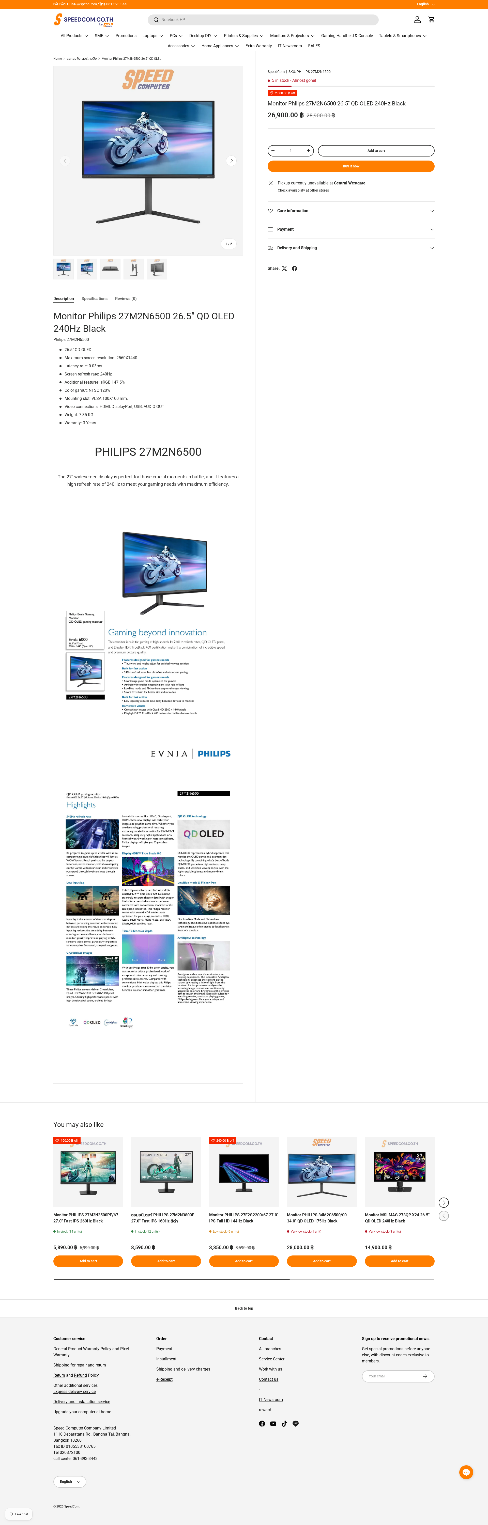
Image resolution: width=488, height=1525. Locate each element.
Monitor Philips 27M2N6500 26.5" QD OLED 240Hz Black (132, 58)
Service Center (271, 1359)
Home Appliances (217, 45)
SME (99, 35)
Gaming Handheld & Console (347, 35)
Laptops (150, 35)
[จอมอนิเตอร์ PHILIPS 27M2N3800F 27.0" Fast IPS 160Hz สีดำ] (166, 1172)
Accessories (178, 45)
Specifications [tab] (95, 298)
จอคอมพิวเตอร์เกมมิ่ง (82, 58)
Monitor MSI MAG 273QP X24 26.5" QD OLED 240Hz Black (397, 1218)
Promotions (126, 35)
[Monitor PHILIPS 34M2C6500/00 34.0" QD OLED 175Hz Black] (322, 1172)
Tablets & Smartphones (400, 35)
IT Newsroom (290, 45)
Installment (166, 1359)
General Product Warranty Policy (82, 1348)
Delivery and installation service (81, 1401)
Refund (80, 1375)
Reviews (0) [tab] (126, 298)
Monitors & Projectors (289, 35)
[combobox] (263, 19)
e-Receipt (164, 1379)
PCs (173, 35)
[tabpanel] (148, 689)
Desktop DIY (200, 35)
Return (59, 1375)
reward (265, 1409)
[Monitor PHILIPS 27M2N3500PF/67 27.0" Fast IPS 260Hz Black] (88, 1172)
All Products (71, 35)
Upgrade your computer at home (82, 1411)
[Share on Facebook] (294, 268)
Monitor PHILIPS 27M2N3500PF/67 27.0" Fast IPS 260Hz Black (85, 1218)
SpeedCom (276, 72)
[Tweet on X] (284, 268)
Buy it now (351, 166)
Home (57, 58)
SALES (314, 45)
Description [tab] (63, 298)
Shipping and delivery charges (183, 1369)
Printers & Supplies (241, 35)
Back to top (244, 1308)
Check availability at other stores (303, 190)
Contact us (268, 1379)
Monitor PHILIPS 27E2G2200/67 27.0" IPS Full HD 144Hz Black (243, 1218)
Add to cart (376, 151)
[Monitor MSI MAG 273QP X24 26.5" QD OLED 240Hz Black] (400, 1172)
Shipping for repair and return (79, 1365)
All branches (270, 1348)
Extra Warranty (259, 45)
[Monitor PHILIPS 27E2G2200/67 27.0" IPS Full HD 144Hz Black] (244, 1172)
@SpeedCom (87, 4)
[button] (431, 19)
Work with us (270, 1369)
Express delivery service (74, 1391)
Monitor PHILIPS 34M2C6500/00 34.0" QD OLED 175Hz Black (317, 1218)
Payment (164, 1348)
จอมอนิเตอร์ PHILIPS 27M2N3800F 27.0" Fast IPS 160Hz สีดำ (162, 1218)
